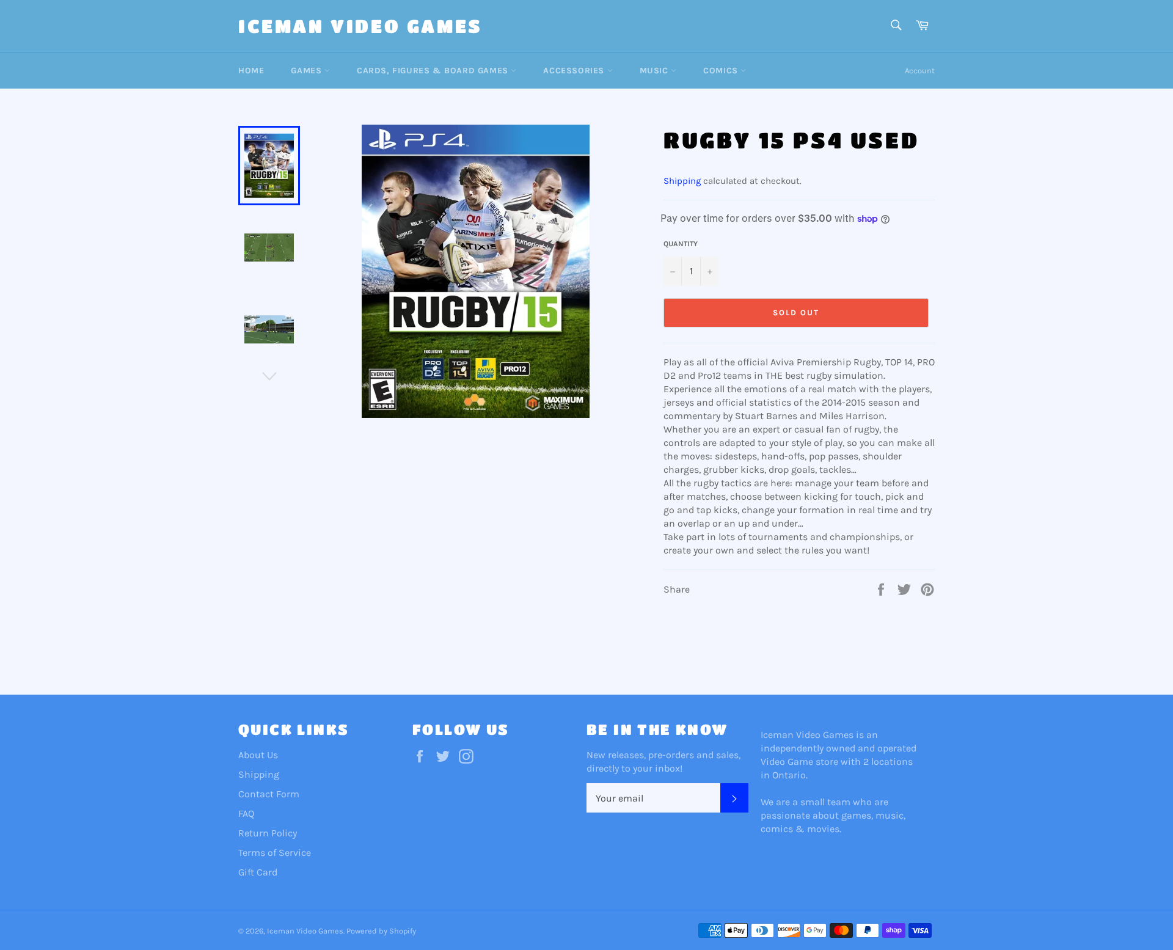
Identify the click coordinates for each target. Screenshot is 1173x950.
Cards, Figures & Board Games (434, 70)
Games (307, 70)
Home (251, 70)
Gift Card (257, 872)
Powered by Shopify (381, 930)
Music (655, 70)
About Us (258, 755)
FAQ (246, 813)
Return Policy (267, 833)
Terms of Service (274, 852)
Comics (721, 70)
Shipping (682, 180)
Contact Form (268, 794)
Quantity (680, 243)
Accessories (575, 70)
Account (920, 70)
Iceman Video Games (360, 25)
